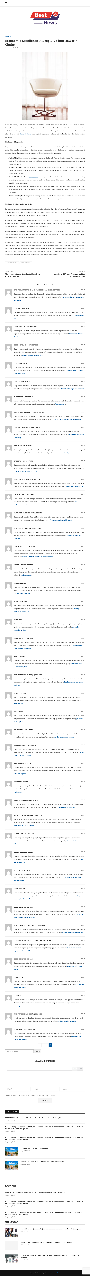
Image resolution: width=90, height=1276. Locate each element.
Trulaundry (19, 656)
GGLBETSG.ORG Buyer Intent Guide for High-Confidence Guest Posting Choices (35, 1118)
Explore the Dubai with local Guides (34, 1148)
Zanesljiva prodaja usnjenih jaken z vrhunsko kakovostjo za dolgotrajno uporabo (51, 1229)
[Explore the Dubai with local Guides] (11, 1151)
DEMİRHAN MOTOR (21, 308)
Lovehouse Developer (23, 565)
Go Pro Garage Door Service (26, 345)
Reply (82, 289)
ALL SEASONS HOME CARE (24, 446)
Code (80, 1069)
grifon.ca (18, 996)
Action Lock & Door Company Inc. (28, 815)
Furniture (8, 36)
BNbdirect (18, 977)
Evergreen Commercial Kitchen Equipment (33, 941)
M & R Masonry (20, 601)
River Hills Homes (22, 382)
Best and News (56, 1273)
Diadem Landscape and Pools (27, 427)
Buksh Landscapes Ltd (24, 834)
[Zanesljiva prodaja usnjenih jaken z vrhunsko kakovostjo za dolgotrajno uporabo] (11, 1232)
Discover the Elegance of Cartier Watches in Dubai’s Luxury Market (47, 1242)
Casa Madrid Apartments (25, 327)
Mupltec (18, 620)
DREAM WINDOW (21, 782)
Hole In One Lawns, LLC (24, 495)
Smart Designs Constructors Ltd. (29, 412)
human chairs (25, 263)
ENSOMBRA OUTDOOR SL (23, 397)
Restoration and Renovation (27, 479)
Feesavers (18, 711)
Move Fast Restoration (24, 1029)
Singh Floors (20, 693)
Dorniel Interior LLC (23, 638)
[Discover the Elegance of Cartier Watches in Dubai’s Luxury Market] (11, 1245)
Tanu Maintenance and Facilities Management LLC (37, 290)
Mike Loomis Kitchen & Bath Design (29, 925)
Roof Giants (19, 889)
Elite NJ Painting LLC (23, 870)
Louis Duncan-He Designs (25, 745)
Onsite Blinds (20, 583)
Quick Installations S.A (24, 546)
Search (37, 1051)
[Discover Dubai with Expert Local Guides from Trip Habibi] (11, 1165)
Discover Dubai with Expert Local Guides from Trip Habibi (43, 1162)
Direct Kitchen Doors (23, 852)
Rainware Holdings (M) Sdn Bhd (28, 675)
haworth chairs (12, 263)
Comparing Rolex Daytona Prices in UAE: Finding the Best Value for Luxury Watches (50, 1256)
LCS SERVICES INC (21, 363)
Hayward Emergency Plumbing (28, 513)
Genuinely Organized (23, 730)
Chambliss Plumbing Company (27, 528)
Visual (74, 1069)
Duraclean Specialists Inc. (26, 800)
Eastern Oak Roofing (23, 461)
